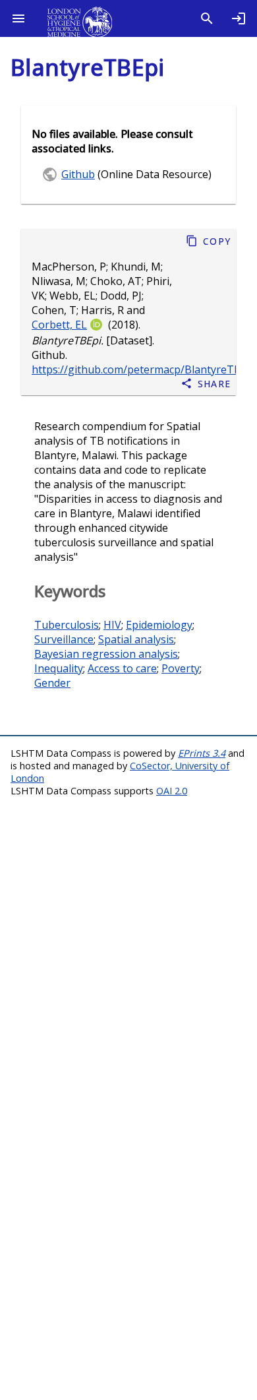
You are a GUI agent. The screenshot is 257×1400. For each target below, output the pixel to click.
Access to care (122, 668)
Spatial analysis (136, 639)
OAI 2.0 (171, 790)
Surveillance (64, 639)
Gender (52, 683)
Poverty (180, 668)
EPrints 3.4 (201, 753)
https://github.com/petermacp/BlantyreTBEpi (144, 369)
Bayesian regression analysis (106, 654)
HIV (112, 625)
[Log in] (238, 18)
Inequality (58, 668)
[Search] (207, 18)
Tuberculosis (66, 625)
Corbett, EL (59, 324)
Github (78, 174)
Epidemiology (159, 625)
